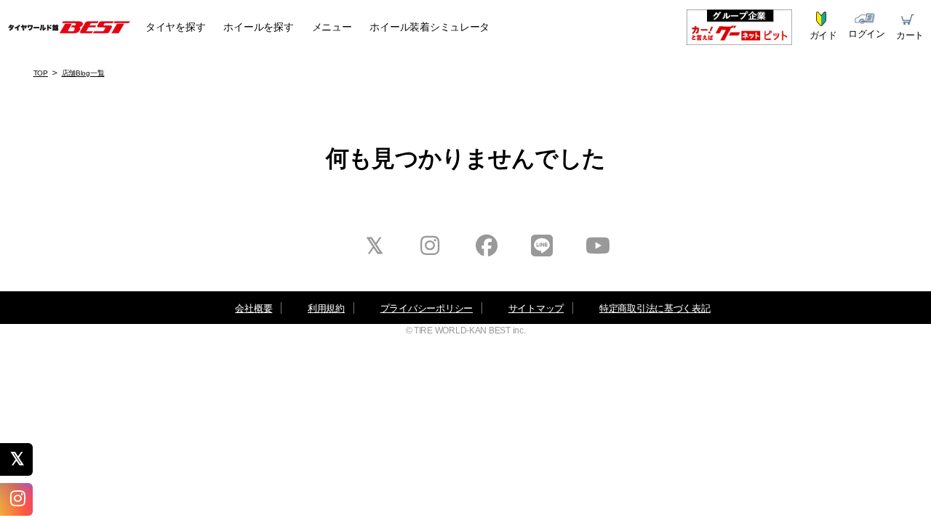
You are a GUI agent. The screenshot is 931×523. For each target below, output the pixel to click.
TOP (40, 73)
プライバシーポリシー (426, 308)
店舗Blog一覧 (83, 73)
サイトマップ (536, 308)
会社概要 (253, 308)
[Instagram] (22, 499)
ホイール (258, 27)
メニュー (332, 27)
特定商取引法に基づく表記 (655, 308)
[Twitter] (22, 459)
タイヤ (175, 27)
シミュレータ (429, 27)
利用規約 (326, 308)
